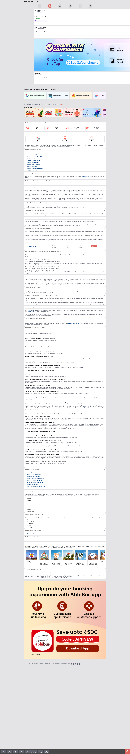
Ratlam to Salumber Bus (32, 484)
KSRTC (53, 562)
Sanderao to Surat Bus (32, 166)
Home (25, 101)
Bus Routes (30, 101)
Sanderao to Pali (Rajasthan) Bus (34, 164)
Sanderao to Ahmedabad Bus (33, 160)
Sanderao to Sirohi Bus (32, 170)
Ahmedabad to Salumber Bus (33, 476)
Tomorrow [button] (41, 3)
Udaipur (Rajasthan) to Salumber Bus (35, 482)
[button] (39, 6)
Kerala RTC (67, 562)
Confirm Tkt (31, 663)
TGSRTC (42, 562)
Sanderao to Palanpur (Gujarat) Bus (35, 156)
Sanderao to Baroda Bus (32, 154)
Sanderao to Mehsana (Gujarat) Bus (35, 168)
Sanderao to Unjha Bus (32, 158)
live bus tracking (30, 311)
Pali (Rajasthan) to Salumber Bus (34, 474)
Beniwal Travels (85, 176)
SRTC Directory (67, 547)
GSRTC (78, 562)
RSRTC (90, 562)
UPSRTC (103, 561)
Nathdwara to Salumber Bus (33, 488)
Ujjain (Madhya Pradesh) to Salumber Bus (36, 486)
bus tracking (67, 433)
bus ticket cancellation (89, 407)
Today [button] (37, 3)
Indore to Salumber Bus (32, 472)
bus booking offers (90, 302)
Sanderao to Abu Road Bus (33, 162)
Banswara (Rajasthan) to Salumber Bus (35, 478)
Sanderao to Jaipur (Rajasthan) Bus (35, 152)
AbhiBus (24, 663)
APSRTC (29, 561)
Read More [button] (61, 104)
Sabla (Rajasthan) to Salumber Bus (34, 480)
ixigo (27, 663)
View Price (94, 246)
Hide (103, 466)
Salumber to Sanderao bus (73, 323)
